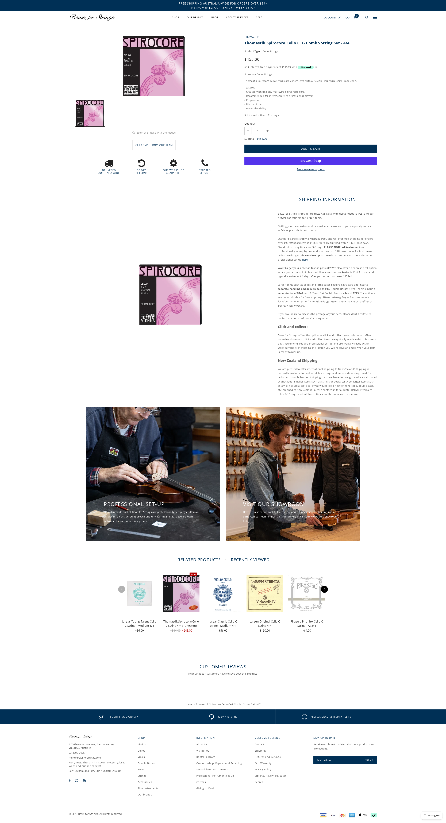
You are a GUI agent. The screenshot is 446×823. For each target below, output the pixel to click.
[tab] (198, 559)
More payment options (311, 169)
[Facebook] (70, 780)
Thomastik (251, 36)
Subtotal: (249, 138)
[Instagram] (76, 780)
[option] (154, 66)
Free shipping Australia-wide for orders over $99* (223, 3)
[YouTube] (84, 780)
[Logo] (95, 17)
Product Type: (252, 51)
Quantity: (250, 123)
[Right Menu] (375, 17)
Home (188, 704)
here (305, 259)
